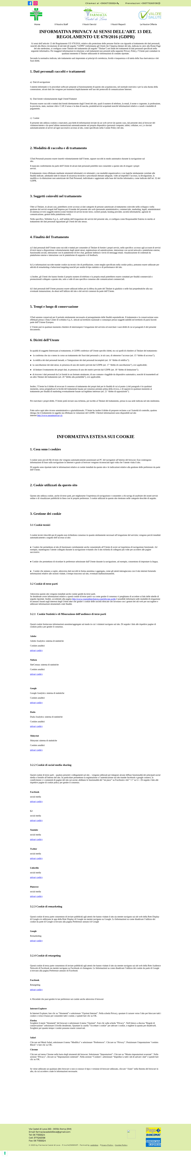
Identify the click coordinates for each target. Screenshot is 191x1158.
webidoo (94, 1145)
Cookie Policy (121, 1145)
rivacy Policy (107, 1145)
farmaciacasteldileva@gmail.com (53, 1132)
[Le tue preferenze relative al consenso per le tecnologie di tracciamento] (5, 1153)
